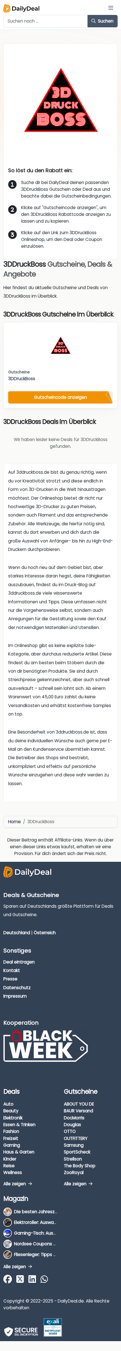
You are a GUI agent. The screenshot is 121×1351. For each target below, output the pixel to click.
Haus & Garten (18, 1152)
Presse (10, 979)
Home (14, 822)
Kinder (9, 1159)
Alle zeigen (15, 1184)
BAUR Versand (78, 1111)
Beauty (11, 1111)
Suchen (105, 21)
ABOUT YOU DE (79, 1104)
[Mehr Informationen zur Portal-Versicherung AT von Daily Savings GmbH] (53, 1327)
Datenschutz (17, 988)
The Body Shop (79, 1166)
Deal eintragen (19, 962)
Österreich (45, 933)
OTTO (70, 1131)
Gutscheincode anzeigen (60, 397)
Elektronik (13, 1118)
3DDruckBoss (21, 379)
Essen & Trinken (19, 1125)
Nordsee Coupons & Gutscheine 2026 (53, 1244)
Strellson (73, 1159)
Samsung (74, 1145)
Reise (9, 1166)
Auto (8, 1104)
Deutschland (16, 933)
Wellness (12, 1172)
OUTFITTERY (76, 1138)
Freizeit (10, 1138)
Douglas (72, 1125)
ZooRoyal (74, 1172)
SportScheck (77, 1152)
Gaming (11, 1145)
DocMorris (74, 1118)
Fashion (11, 1131)
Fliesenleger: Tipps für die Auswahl (49, 1254)
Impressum (15, 996)
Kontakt (11, 970)
